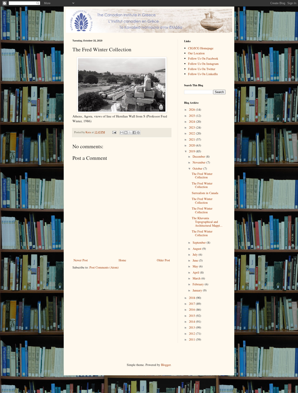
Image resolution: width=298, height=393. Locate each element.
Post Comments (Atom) (104, 267)
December (199, 156)
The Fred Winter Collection (202, 175)
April (196, 272)
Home (122, 260)
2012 (192, 333)
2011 (192, 339)
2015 (192, 316)
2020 (192, 145)
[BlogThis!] (126, 132)
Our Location (196, 53)
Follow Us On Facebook (203, 58)
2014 (192, 321)
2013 (192, 327)
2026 (192, 109)
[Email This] (122, 132)
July (196, 254)
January (198, 290)
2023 (192, 127)
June (196, 260)
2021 (192, 139)
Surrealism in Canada (205, 193)
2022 (192, 133)
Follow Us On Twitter (201, 69)
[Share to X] (130, 132)
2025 (192, 116)
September (200, 242)
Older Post (163, 260)
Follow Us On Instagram (203, 64)
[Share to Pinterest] (138, 132)
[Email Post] (114, 132)
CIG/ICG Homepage (200, 48)
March (197, 278)
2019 (192, 151)
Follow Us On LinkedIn (203, 74)
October (198, 168)
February (199, 284)
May (196, 266)
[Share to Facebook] (134, 132)
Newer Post (81, 260)
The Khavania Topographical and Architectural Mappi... (207, 222)
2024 (192, 121)
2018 (192, 298)
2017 (192, 304)
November (199, 162)
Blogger (166, 365)
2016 (192, 309)
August (197, 248)
